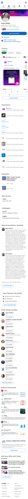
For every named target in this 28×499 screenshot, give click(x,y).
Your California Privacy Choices (19, 489)
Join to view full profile (10, 305)
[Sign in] (26, 2)
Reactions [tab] (18, 52)
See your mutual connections (13, 29)
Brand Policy (4, 493)
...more (16, 68)
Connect (10, 317)
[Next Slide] (26, 74)
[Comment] (12, 92)
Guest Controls (18, 493)
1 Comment (10, 89)
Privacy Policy (4, 488)
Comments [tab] (10, 52)
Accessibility (4, 485)
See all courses (7, 477)
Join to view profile (14, 33)
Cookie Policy (4, 491)
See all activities (14, 98)
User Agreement (18, 485)
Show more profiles (7, 382)
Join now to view (7, 285)
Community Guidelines (6, 496)
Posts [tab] (4, 52)
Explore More (14, 450)
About (16, 483)
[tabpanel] (14, 74)
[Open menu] (26, 17)
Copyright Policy (18, 491)
